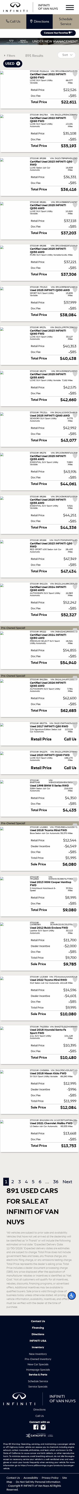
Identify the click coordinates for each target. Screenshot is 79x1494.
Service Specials (37, 1386)
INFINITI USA (38, 1340)
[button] (72, 1296)
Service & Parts (38, 1374)
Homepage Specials (38, 1369)
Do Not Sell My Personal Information (38, 1481)
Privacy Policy (50, 1477)
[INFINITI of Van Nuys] (30, 6)
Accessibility (31, 1477)
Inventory (38, 1347)
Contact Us (38, 1321)
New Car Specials (38, 1364)
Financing (38, 1327)
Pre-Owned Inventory (38, 1359)
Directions (38, 1334)
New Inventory (38, 1354)
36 (55, 1181)
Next (67, 1181)
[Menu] (70, 8)
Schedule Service (66, 21)
